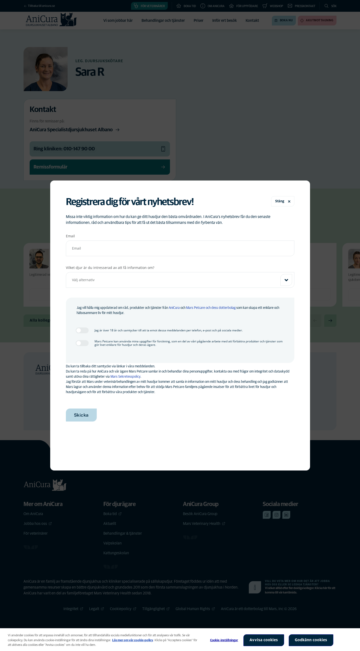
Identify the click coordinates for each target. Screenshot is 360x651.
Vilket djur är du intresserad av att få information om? (110, 267)
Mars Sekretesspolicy (125, 376)
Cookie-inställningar (224, 640)
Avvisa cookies (264, 640)
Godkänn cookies (311, 640)
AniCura (174, 308)
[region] (180, 639)
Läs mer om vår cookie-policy (132, 640)
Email (70, 236)
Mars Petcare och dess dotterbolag (211, 308)
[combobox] (180, 280)
